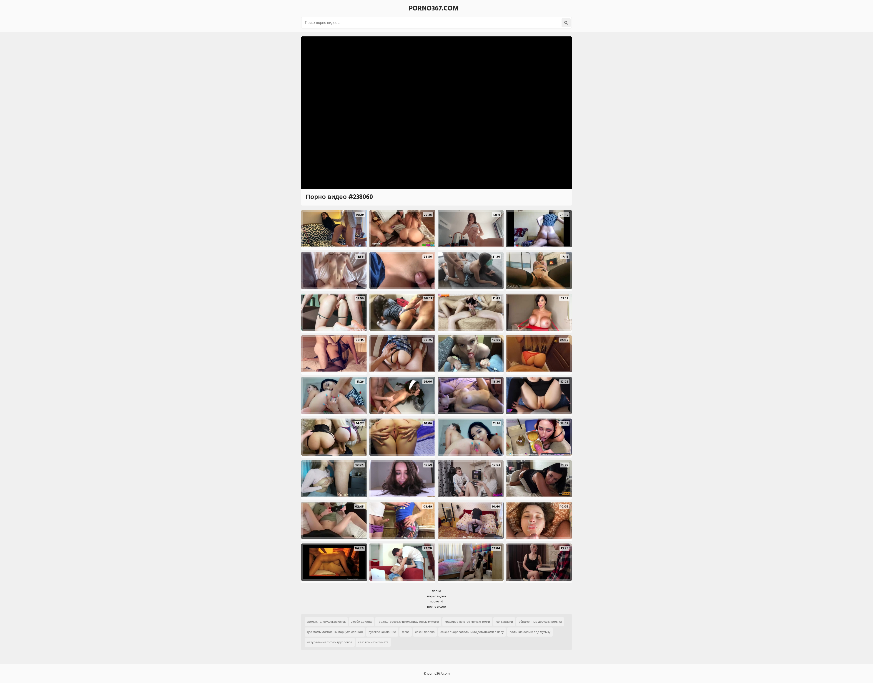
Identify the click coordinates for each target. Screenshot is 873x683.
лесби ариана (361, 621)
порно (436, 591)
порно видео (436, 596)
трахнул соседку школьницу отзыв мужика (408, 621)
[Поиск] (566, 22)
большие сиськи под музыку (529, 632)
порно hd (436, 601)
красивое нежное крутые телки (467, 621)
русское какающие (382, 632)
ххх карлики (504, 621)
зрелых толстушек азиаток (326, 621)
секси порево (425, 632)
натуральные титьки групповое (329, 642)
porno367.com (434, 8)
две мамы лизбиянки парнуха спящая (335, 632)
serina (405, 632)
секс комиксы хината (373, 642)
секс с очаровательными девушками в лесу (472, 632)
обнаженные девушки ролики (540, 621)
